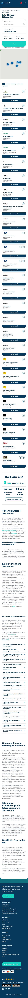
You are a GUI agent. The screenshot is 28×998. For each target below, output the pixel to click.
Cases (3, 924)
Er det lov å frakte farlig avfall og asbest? (12, 730)
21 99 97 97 (5, 640)
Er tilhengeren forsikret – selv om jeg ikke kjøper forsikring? (12, 655)
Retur (17, 36)
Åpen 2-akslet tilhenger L (9, 911)
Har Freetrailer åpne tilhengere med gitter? (12, 707)
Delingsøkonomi (6, 939)
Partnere (5, 10)
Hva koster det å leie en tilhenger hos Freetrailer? (12, 645)
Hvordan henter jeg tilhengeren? (12, 685)
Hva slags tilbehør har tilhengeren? (9, 668)
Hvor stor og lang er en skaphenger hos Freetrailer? (11, 650)
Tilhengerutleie (14, 10)
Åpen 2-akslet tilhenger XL (9, 913)
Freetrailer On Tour (7, 926)
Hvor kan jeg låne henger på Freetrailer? (11, 689)
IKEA (13, 606)
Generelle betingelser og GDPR (10, 954)
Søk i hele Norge (8, 21)
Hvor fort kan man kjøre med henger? (11, 721)
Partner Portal (6, 928)
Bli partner (5, 920)
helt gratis (14, 533)
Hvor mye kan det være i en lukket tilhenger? (13, 694)
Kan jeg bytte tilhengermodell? (12, 664)
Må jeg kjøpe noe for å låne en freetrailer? (11, 678)
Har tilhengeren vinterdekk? (11, 717)
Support (4, 948)
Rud (22, 84)
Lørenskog (13, 84)
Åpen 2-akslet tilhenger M (9, 909)
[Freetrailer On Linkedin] (9, 989)
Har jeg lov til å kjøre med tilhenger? (10, 703)
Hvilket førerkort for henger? (11, 682)
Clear (24, 24)
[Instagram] (6, 989)
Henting (6, 36)
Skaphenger (5, 904)
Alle (3, 83)
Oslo (18, 84)
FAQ (3, 956)
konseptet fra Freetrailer (9, 530)
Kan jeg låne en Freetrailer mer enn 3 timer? (13, 673)
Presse (4, 941)
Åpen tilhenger (6, 906)
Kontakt (4, 950)
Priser (3, 952)
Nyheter (4, 937)
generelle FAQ (12, 634)
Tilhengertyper (7, 29)
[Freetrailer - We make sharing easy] (6, 3)
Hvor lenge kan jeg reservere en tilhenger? (12, 725)
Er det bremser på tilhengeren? (12, 699)
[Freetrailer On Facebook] (3, 989)
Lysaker (7, 84)
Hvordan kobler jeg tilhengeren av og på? (13, 660)
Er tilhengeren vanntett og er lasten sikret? (11, 712)
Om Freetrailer (6, 935)
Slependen (5, 86)
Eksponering (5, 922)
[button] (8, 64)
